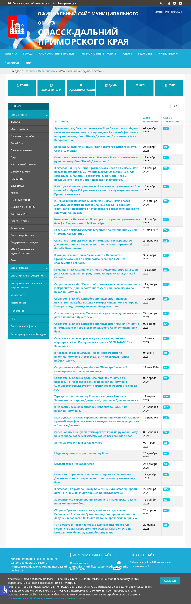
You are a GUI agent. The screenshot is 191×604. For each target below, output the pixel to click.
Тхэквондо (17, 228)
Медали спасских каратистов (74, 464)
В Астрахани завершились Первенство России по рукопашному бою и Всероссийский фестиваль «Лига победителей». (91, 356)
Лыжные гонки (20, 200)
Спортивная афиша (23, 326)
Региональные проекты (99, 53)
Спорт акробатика (22, 235)
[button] (169, 3)
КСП (142, 85)
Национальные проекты (57, 53)
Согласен (170, 580)
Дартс (14, 157)
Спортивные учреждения (27, 275)
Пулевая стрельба (22, 136)
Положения (18, 310)
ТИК (172, 85)
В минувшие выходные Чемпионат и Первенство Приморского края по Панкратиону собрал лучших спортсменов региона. (89, 259)
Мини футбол (19, 129)
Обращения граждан (167, 12)
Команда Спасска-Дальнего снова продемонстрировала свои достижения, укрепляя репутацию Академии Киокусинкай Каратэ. (96, 273)
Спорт (127, 53)
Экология (12, 63)
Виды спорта (19, 114)
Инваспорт (18, 295)
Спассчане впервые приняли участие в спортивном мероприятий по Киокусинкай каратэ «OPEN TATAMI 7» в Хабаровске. (93, 342)
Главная (11, 53)
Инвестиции (168, 53)
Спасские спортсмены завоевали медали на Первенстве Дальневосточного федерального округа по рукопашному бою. (94, 478)
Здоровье (145, 53)
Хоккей (15, 192)
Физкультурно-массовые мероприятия (26, 285)
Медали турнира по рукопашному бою (81, 453)
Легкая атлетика (21, 150)
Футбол (15, 122)
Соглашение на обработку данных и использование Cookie (46, 598)
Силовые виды (20, 221)
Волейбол (17, 143)
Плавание (17, 178)
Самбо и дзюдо (20, 171)
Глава (24, 85)
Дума (113, 85)
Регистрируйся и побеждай (28, 334)
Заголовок (61, 121)
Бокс (13, 260)
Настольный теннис (23, 164)
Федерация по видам (24, 242)
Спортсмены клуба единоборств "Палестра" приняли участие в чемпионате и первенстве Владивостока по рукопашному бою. (96, 327)
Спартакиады (19, 267)
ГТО (13, 318)
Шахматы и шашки (23, 207)
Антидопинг (18, 303)
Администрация (82, 90)
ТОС (28, 63)
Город (27, 53)
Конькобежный (20, 214)
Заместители (51, 90)
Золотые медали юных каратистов (78, 442)
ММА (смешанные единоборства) (22, 251)
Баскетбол (17, 185)
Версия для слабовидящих (30, 3)
